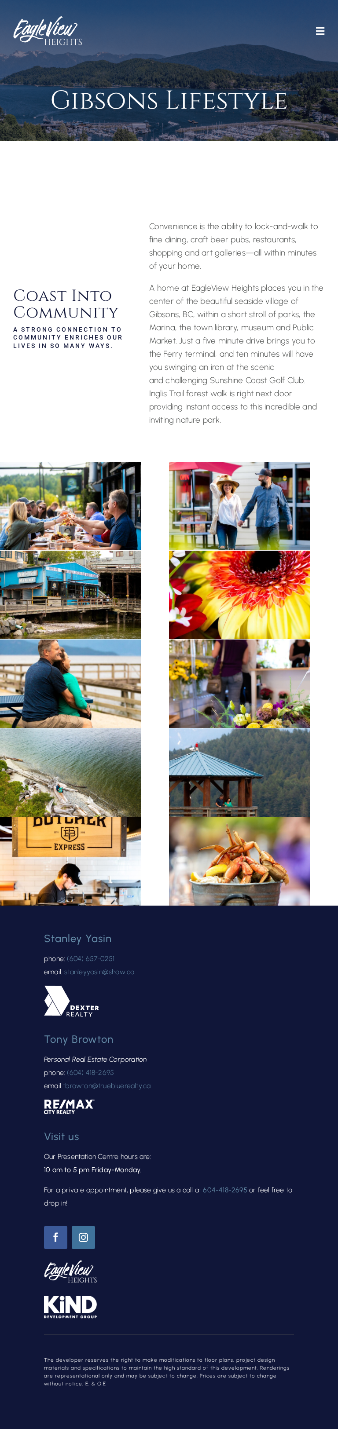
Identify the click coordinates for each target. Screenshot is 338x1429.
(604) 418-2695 (90, 1072)
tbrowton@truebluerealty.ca (107, 1086)
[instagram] (83, 1237)
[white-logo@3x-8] (47, 20)
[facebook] (55, 1237)
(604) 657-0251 (90, 958)
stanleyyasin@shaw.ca (99, 972)
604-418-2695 (225, 1190)
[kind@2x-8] (70, 1300)
